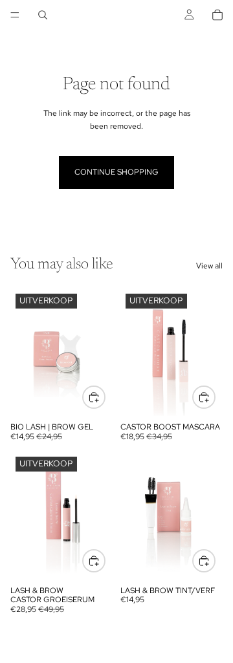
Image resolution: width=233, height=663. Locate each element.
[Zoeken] (42, 15)
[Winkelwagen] (217, 15)
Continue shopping (116, 172)
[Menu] (15, 15)
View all (209, 266)
